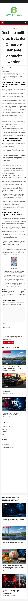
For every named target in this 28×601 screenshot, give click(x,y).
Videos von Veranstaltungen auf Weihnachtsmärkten (21, 292)
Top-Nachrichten (13, 28)
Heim (3, 425)
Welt (3, 428)
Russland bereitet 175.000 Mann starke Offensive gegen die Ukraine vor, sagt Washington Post (8, 292)
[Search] (26, 22)
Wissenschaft (5, 431)
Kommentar (6, 306)
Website (5, 331)
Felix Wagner (6, 67)
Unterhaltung (5, 435)
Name (5, 323)
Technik (3, 432)
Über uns (4, 442)
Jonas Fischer (12, 370)
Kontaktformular (6, 444)
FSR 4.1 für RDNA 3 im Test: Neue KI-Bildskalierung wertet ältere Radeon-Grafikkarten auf (12, 592)
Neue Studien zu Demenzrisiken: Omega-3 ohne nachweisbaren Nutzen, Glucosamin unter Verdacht (13, 567)
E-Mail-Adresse (7, 327)
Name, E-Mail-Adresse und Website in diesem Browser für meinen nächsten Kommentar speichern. (12, 337)
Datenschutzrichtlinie (7, 449)
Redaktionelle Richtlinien (7, 447)
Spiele (5, 575)
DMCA (3, 445)
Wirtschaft (4, 429)
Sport (3, 434)
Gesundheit (6, 550)
